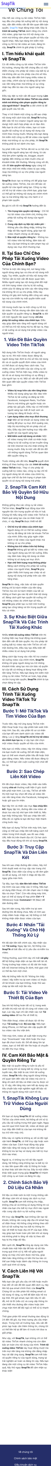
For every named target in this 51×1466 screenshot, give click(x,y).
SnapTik (14, 27)
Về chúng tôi (25, 1452)
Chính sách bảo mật (25, 1458)
